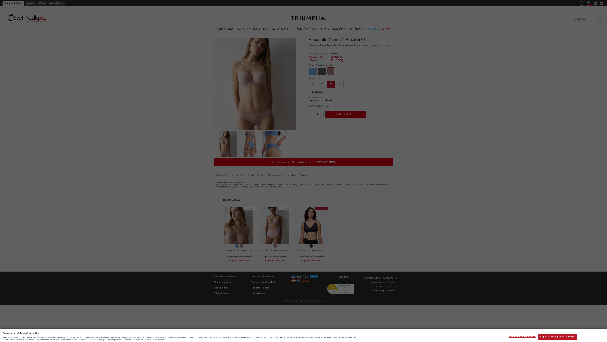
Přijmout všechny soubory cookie (557, 337)
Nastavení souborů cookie (522, 337)
